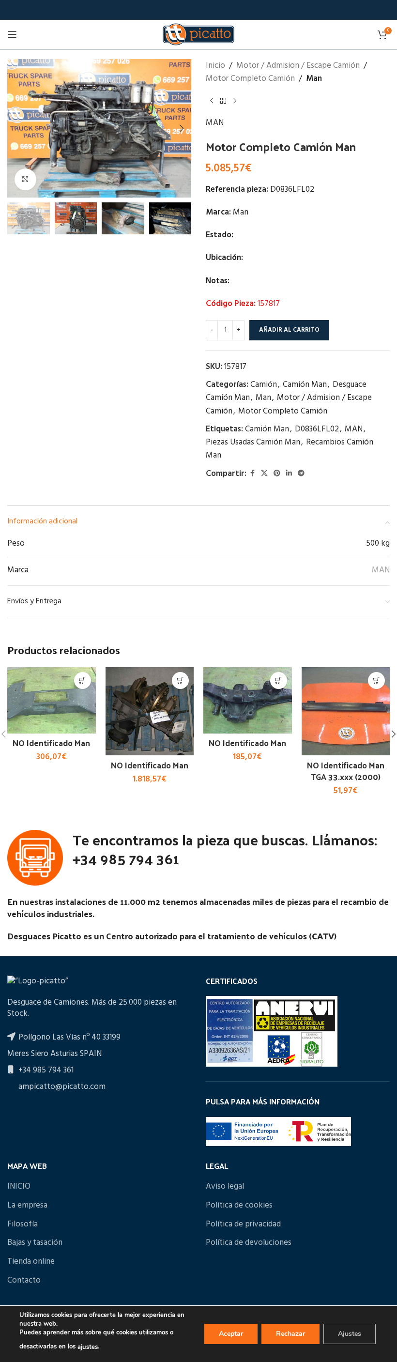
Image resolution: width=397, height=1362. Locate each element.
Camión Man (305, 384)
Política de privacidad (243, 1224)
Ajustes (349, 1333)
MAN (215, 122)
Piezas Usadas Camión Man (253, 442)
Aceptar (231, 1333)
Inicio (215, 65)
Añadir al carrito (289, 330)
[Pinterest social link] (277, 474)
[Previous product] (211, 101)
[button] (17, 128)
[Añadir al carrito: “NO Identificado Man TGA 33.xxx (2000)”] (376, 680)
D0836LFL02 (317, 429)
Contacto (24, 1280)
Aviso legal (225, 1187)
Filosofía (22, 1224)
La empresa (27, 1205)
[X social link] (264, 474)
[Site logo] (198, 34)
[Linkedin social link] (289, 474)
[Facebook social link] (252, 474)
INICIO (19, 1187)
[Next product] (235, 101)
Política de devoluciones (248, 1243)
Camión (263, 384)
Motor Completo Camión (250, 78)
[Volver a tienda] (223, 101)
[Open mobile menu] (12, 34)
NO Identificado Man (51, 742)
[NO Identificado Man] (51, 700)
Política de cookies (239, 1205)
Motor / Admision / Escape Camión (298, 65)
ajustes (87, 1347)
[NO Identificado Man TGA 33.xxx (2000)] (346, 711)
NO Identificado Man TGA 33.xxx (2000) (345, 771)
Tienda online (31, 1262)
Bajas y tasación (34, 1243)
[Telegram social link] (301, 474)
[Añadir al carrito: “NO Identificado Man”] (82, 680)
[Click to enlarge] (25, 179)
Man (314, 78)
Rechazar (290, 1333)
